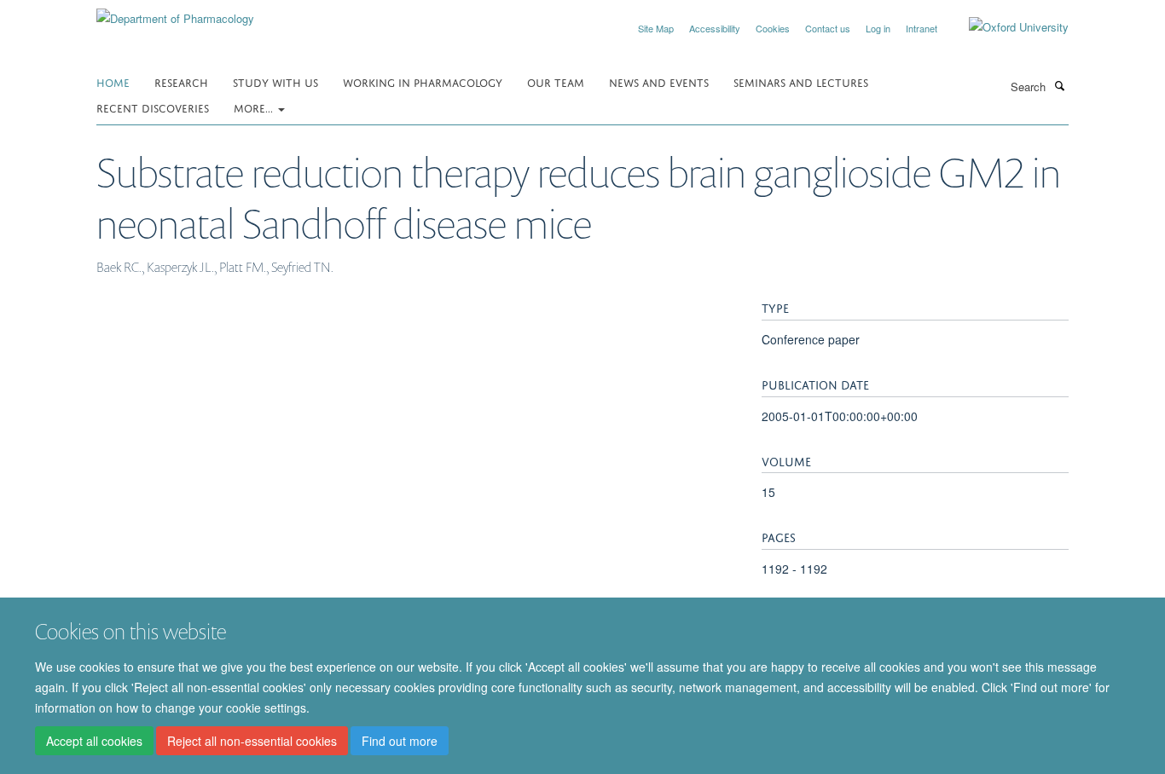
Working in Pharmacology (422, 81)
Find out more (400, 740)
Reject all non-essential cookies (252, 740)
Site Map (656, 28)
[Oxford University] (1006, 27)
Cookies (773, 28)
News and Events (659, 81)
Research (181, 81)
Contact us (827, 28)
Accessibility (714, 28)
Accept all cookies (94, 740)
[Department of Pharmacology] (175, 12)
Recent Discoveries (152, 107)
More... (255, 107)
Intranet (921, 28)
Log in (878, 28)
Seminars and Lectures (800, 81)
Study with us (275, 81)
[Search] (1059, 85)
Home (113, 81)
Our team (555, 81)
